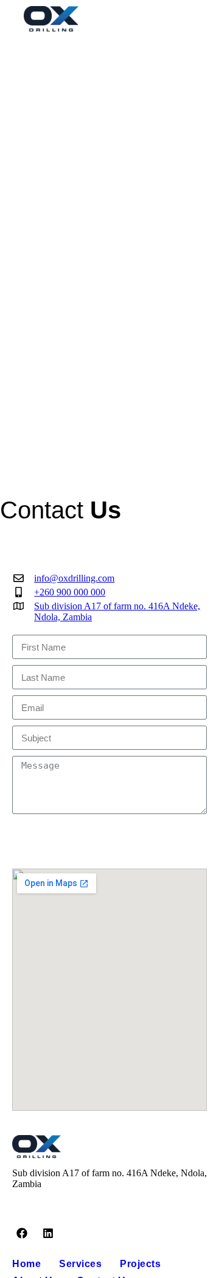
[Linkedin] (47, 1233)
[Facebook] (22, 1233)
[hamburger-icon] (193, 19)
